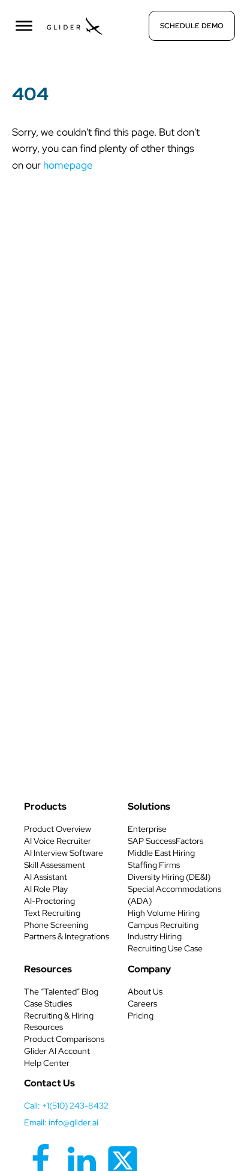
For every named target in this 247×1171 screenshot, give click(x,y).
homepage (68, 165)
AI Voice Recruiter (57, 840)
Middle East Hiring (161, 852)
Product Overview (57, 828)
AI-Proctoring (49, 901)
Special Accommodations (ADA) (174, 895)
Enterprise (147, 828)
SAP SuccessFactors (165, 840)
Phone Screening (56, 925)
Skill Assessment (54, 864)
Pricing (140, 1015)
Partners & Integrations (66, 936)
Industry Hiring (155, 936)
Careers (142, 1003)
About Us (145, 991)
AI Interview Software (63, 852)
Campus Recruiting (163, 925)
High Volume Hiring (164, 913)
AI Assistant (45, 876)
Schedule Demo (192, 26)
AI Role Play (46, 889)
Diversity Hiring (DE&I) (169, 876)
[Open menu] (24, 26)
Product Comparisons (64, 1039)
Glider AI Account (57, 1051)
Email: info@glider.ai (61, 1122)
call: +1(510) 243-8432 (66, 1105)
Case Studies (48, 1003)
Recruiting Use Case (165, 948)
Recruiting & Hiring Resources (59, 1021)
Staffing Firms (154, 864)
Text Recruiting (52, 913)
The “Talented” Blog (61, 991)
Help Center (47, 1063)
